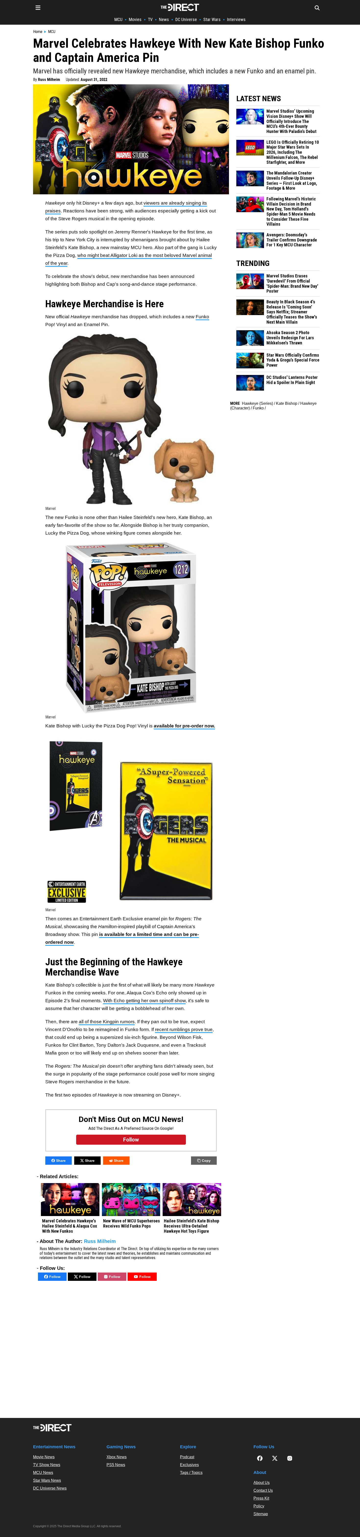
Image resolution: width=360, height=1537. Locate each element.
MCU (118, 19)
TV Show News (46, 1465)
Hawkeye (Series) (257, 403)
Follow (54, 1277)
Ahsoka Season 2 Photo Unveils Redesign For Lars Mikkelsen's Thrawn (290, 337)
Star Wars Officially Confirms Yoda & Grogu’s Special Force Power (292, 360)
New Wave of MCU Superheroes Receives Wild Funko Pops (131, 1224)
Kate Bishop (286, 403)
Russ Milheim (49, 79)
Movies (135, 19)
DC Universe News (50, 1488)
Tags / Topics (191, 1473)
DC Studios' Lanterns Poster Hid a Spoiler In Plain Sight (292, 380)
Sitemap (260, 1514)
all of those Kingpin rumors (107, 1021)
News (164, 19)
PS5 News (116, 1465)
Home (37, 32)
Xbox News (117, 1457)
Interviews (236, 19)
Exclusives (189, 1465)
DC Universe (186, 19)
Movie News (44, 1457)
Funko (202, 316)
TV (150, 19)
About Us (261, 1483)
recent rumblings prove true (184, 1029)
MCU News (43, 1473)
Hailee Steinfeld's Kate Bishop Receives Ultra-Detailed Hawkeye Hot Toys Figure (191, 1226)
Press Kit (261, 1498)
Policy (258, 1506)
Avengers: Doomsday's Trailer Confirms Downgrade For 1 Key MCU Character (291, 239)
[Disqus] (131, 1351)
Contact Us (263, 1490)
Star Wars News (47, 1480)
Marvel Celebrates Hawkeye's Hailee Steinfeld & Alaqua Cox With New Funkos (69, 1226)
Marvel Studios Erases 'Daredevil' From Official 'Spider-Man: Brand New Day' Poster (292, 284)
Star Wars (212, 19)
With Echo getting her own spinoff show (144, 1000)
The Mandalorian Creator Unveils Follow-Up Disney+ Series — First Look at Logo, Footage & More (291, 181)
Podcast (187, 1457)
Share (61, 1161)
